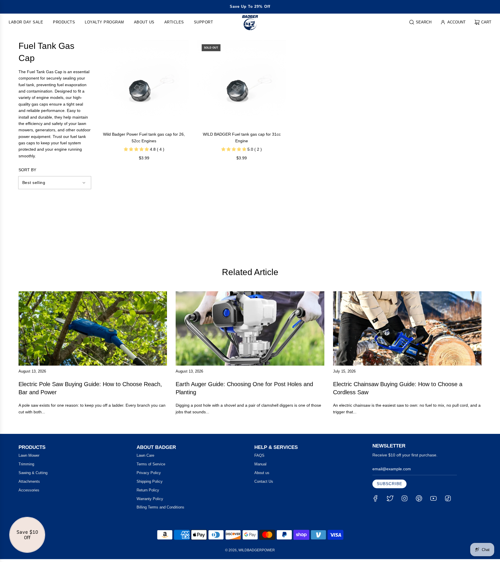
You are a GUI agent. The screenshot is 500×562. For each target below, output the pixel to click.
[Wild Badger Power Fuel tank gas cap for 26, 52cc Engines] (144, 84)
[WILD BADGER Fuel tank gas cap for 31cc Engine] (241, 84)
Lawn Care (145, 455)
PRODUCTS (32, 447)
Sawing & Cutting (33, 473)
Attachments (29, 481)
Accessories (29, 490)
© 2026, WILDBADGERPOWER (250, 550)
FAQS (259, 455)
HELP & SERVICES (276, 447)
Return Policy (148, 490)
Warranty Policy (150, 499)
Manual (260, 464)
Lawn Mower (29, 455)
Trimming (26, 464)
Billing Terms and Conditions (160, 507)
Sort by (27, 170)
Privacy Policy (149, 473)
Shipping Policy (150, 481)
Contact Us (263, 481)
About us (261, 473)
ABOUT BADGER (156, 447)
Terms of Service (151, 464)
